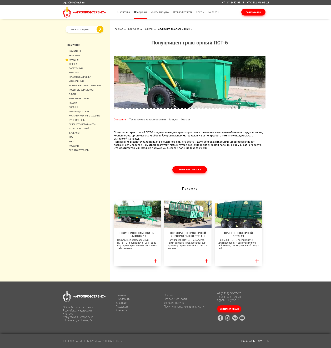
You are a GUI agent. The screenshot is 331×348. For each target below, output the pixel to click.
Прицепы (148, 29)
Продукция (140, 12)
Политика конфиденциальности (184, 306)
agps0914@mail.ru (74, 2)
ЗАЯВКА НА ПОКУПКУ (189, 169)
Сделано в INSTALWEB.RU (255, 341)
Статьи (200, 12)
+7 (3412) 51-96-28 (258, 2)
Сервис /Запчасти (183, 12)
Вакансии (121, 302)
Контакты (213, 12)
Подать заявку (253, 12)
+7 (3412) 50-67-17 (233, 2)
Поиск (100, 29)
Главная (118, 29)
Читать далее (155, 261)
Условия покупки (160, 12)
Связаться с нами (229, 309)
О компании (124, 12)
